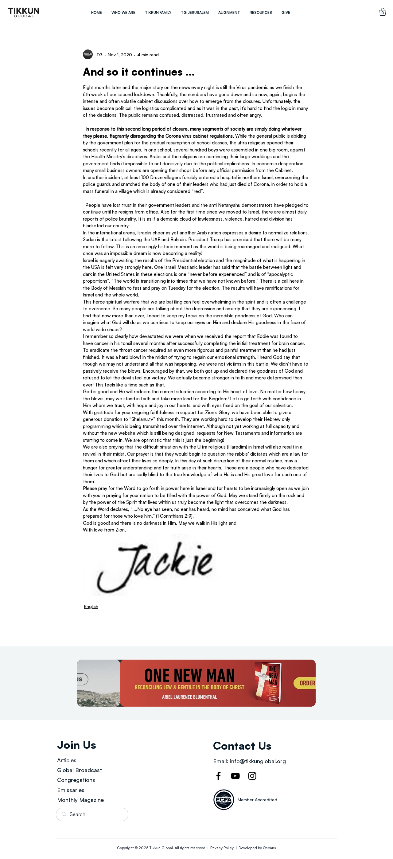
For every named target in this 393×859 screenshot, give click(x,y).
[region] (23, 12)
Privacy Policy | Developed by (236, 847)
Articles (66, 760)
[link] (382, 12)
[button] (123, 12)
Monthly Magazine (80, 799)
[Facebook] (218, 776)
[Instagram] (252, 776)
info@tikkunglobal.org (258, 761)
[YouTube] (235, 776)
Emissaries (70, 789)
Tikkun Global (161, 847)
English (91, 606)
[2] (196, 683)
